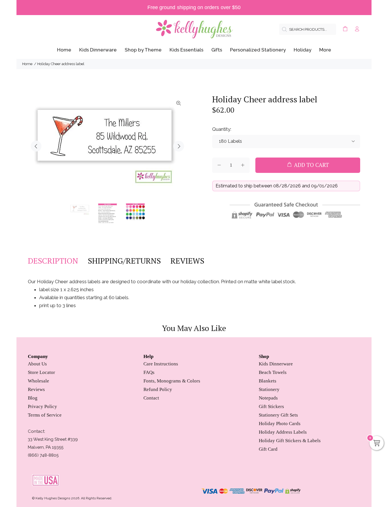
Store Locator (41, 372)
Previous (36, 146)
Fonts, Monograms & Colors (171, 381)
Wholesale (38, 381)
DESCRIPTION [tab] (53, 260)
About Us (37, 364)
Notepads (268, 398)
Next (178, 146)
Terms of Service (45, 415)
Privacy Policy (42, 406)
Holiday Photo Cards (280, 423)
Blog (32, 398)
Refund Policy (157, 389)
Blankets (267, 381)
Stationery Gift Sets (278, 415)
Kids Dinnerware (276, 364)
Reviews (36, 389)
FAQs (149, 372)
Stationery (269, 389)
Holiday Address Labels (283, 432)
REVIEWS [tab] (187, 260)
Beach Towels (273, 372)
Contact (151, 398)
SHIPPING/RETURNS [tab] (124, 260)
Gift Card (268, 449)
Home (27, 64)
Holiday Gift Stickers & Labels (290, 440)
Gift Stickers (271, 406)
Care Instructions (160, 364)
